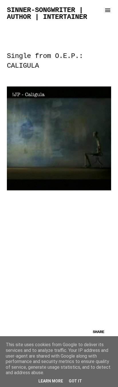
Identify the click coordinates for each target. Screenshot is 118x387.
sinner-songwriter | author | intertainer (47, 13)
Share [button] (98, 332)
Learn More (50, 381)
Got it (75, 381)
